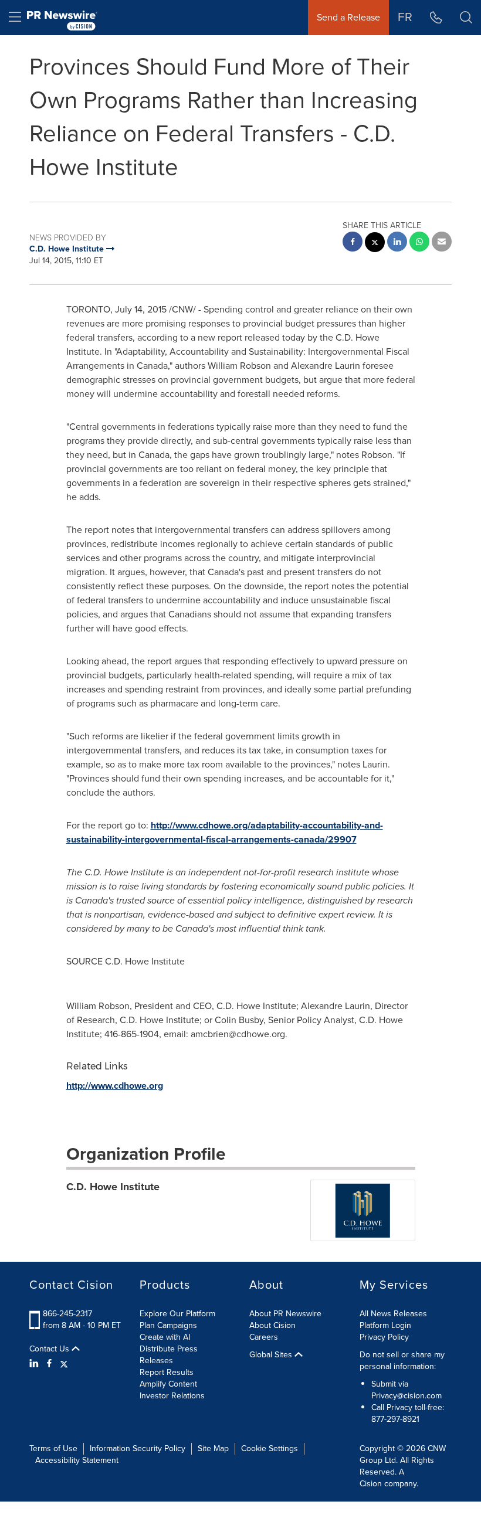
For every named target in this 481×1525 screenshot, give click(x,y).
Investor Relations (172, 1396)
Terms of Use (53, 1448)
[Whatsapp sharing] (419, 243)
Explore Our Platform (177, 1313)
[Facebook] (49, 1364)
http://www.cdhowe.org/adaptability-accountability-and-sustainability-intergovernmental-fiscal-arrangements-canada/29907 (224, 832)
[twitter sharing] (375, 243)
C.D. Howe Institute (113, 1186)
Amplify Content (168, 1384)
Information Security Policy (137, 1448)
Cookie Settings (269, 1448)
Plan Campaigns (168, 1325)
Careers (263, 1337)
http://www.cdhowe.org (114, 1085)
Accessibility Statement (76, 1460)
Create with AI (165, 1337)
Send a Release (348, 17)
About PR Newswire (285, 1313)
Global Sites (271, 1355)
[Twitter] (64, 1364)
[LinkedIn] (35, 1364)
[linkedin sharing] (397, 243)
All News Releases (393, 1313)
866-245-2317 (67, 1313)
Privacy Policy (384, 1337)
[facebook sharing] (353, 243)
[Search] (466, 17)
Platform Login (385, 1325)
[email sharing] (442, 243)
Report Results (167, 1372)
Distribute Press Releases (169, 1355)
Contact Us (50, 1349)
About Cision (272, 1325)
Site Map (213, 1448)
